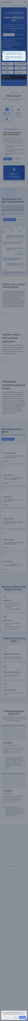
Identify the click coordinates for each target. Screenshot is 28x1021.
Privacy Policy (20, 1014)
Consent (22, 1017)
